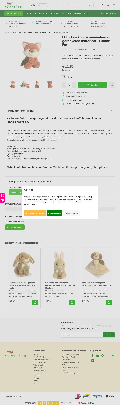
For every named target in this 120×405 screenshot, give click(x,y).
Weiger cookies (71, 213)
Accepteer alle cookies (35, 213)
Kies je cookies (54, 213)
